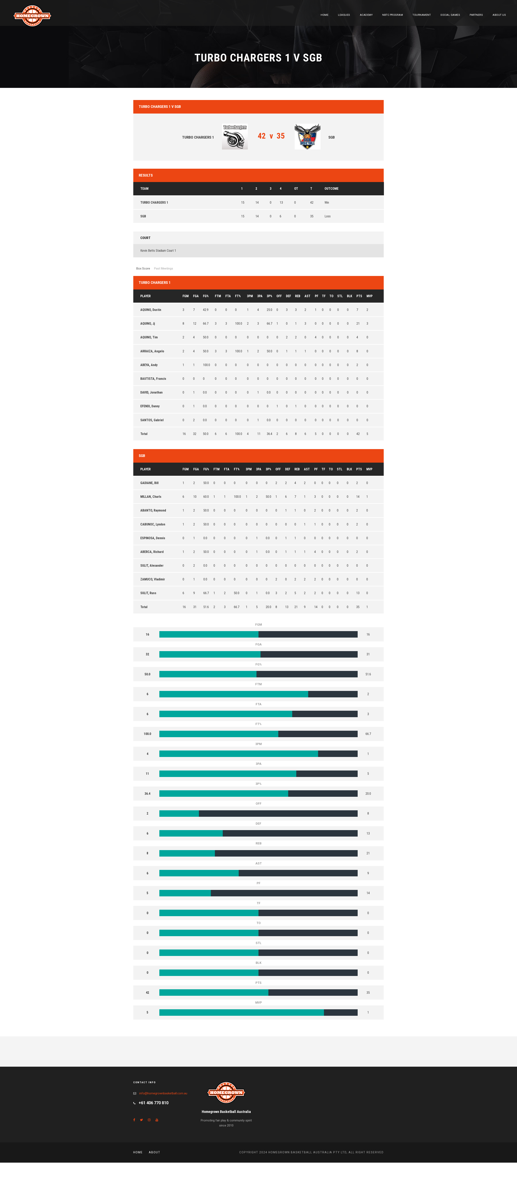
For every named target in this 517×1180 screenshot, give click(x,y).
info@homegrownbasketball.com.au (163, 1093)
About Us (499, 14)
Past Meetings (163, 268)
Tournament (422, 14)
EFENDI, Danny (150, 406)
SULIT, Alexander (152, 565)
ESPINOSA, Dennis (152, 538)
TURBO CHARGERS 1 (154, 202)
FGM (186, 296)
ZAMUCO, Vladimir (152, 579)
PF (316, 296)
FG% (206, 296)
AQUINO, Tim (149, 337)
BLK (349, 296)
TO (331, 296)
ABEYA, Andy (149, 365)
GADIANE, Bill (149, 483)
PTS (359, 296)
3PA (260, 296)
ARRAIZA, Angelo (152, 351)
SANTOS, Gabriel (152, 420)
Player (145, 296)
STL (340, 296)
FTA (228, 296)
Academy (366, 14)
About (154, 1152)
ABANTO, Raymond (153, 510)
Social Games (450, 14)
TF (324, 296)
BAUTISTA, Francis (153, 379)
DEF (288, 296)
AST (307, 296)
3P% (269, 296)
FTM (218, 296)
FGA (196, 296)
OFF (279, 296)
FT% (238, 296)
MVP (370, 296)
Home (324, 14)
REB (297, 296)
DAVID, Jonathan (151, 392)
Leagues (344, 14)
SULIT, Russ (148, 593)
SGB (143, 216)
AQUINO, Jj (147, 323)
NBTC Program (392, 14)
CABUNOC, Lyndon (152, 524)
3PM (250, 296)
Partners (476, 14)
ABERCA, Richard (152, 552)
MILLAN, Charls (150, 497)
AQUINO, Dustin (150, 310)
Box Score (143, 268)
